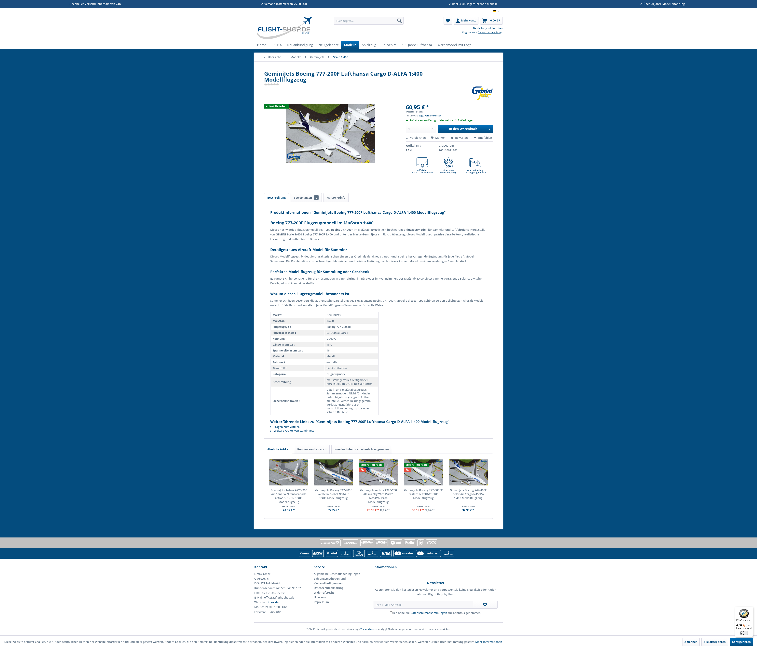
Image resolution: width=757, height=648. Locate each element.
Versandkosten (369, 629)
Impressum (321, 602)
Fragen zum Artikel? (286, 427)
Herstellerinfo (336, 197)
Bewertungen (305, 197)
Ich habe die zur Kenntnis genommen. (437, 613)
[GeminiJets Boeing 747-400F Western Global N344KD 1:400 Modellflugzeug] (333, 472)
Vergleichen (417, 137)
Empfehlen (484, 137)
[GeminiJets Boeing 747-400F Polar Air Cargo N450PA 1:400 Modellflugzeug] (468, 472)
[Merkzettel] (448, 21)
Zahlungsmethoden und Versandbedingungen (330, 581)
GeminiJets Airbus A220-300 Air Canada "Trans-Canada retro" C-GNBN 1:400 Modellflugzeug (288, 496)
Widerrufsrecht (324, 592)
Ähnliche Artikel (278, 449)
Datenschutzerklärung (490, 32)
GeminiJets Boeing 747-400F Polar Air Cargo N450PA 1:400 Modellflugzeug (468, 494)
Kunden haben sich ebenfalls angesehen (362, 449)
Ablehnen (690, 642)
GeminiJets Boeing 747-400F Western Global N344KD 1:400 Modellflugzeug (333, 494)
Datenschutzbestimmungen (428, 613)
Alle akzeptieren (715, 642)
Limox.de (273, 602)
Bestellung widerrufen (488, 28)
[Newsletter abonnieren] (485, 605)
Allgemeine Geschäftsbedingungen (337, 574)
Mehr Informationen (488, 642)
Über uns (320, 597)
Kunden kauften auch (311, 449)
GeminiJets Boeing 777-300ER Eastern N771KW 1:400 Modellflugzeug (423, 494)
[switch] (744, 633)
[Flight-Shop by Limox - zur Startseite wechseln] (284, 28)
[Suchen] (399, 21)
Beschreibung (276, 197)
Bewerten (461, 137)
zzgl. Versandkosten (430, 115)
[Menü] (750, 609)
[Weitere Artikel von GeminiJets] (482, 93)
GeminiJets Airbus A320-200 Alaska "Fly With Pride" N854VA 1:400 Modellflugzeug (378, 496)
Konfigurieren (741, 642)
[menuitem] (369, 21)
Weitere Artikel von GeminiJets (293, 430)
